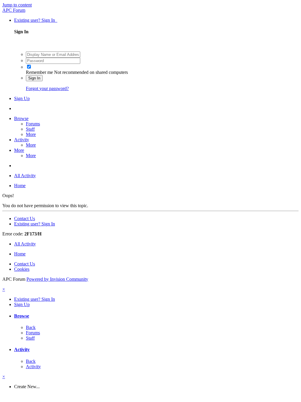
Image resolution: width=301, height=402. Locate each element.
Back (31, 327)
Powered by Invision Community (57, 279)
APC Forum (13, 10)
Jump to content (17, 4)
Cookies (21, 269)
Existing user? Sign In (35, 20)
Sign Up (22, 98)
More (31, 134)
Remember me (39, 72)
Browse (21, 118)
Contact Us (24, 218)
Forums (33, 123)
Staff (30, 129)
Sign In (34, 78)
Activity (21, 139)
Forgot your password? (47, 88)
